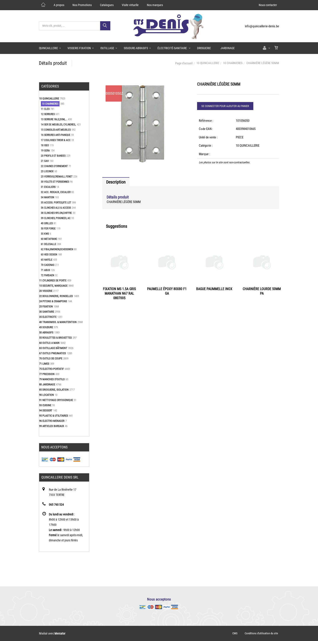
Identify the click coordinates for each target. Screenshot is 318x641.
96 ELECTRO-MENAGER (51, 420)
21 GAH (45, 160)
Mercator (60, 633)
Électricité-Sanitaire (172, 48)
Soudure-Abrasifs (136, 48)
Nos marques (155, 5)
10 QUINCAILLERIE (207, 63)
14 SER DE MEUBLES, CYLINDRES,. (58, 124)
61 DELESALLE (48, 244)
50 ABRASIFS (46, 332)
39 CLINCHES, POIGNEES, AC (56, 218)
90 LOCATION (46, 394)
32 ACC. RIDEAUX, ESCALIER (56, 192)
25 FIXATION (46, 306)
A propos (59, 5)
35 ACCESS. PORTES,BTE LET (56, 202)
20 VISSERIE (45, 290)
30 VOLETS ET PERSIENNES (55, 181)
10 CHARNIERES (233, 63)
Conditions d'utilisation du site (261, 633)
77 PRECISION (47, 374)
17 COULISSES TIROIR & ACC (56, 140)
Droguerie (204, 48)
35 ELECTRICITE (47, 316)
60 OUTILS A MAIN (49, 342)
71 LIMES (44, 363)
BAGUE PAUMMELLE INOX (214, 289)
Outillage (107, 48)
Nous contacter (268, 5)
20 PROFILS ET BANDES (53, 155)
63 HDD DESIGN (49, 254)
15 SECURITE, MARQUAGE (53, 285)
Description (116, 182)
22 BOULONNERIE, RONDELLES (56, 296)
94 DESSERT (45, 410)
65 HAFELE (46, 259)
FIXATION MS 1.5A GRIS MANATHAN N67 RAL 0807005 (119, 293)
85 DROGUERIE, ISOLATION (54, 389)
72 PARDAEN (47, 275)
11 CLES (45, 108)
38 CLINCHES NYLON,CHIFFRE (56, 212)
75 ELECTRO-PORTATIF (51, 368)
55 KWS (45, 233)
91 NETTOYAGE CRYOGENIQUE (56, 400)
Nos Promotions (82, 5)
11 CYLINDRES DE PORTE (52, 280)
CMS (235, 633)
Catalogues (107, 5)
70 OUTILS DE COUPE (50, 358)
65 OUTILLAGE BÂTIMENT (53, 348)
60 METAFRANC (49, 238)
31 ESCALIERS (48, 186)
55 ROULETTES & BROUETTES (55, 337)
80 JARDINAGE (47, 384)
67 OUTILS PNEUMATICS (52, 353)
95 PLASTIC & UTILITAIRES (53, 415)
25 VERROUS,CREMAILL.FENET (56, 176)
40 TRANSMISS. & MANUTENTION (58, 322)
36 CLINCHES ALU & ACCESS (56, 207)
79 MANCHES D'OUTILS (52, 379)
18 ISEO (45, 145)
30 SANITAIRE (46, 311)
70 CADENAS (47, 264)
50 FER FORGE (48, 228)
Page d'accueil (184, 63)
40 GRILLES (47, 223)
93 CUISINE (45, 405)
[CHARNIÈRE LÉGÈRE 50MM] (143, 85)
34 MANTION (47, 197)
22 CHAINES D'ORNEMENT (54, 166)
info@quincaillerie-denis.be (262, 26)
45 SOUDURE (46, 327)
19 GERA (45, 150)
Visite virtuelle (130, 5)
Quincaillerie (48, 48)
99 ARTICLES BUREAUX (51, 426)
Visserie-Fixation (79, 48)
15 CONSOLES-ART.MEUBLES (56, 129)
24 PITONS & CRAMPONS (53, 301)
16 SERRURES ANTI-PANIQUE (55, 134)
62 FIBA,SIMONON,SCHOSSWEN (57, 249)
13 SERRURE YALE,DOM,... (54, 119)
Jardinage (227, 48)
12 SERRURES (48, 114)
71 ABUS (45, 270)
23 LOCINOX (47, 171)
